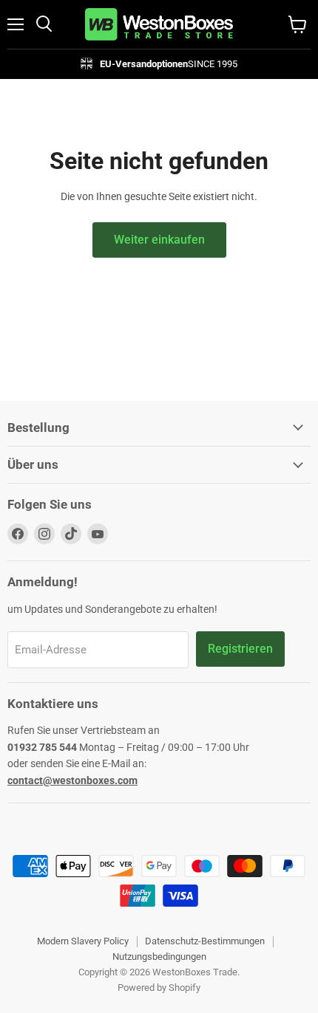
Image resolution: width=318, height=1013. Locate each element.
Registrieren (240, 649)
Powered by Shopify (159, 987)
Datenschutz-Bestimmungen (205, 941)
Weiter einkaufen (159, 240)
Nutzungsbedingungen (159, 956)
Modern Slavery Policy (83, 941)
